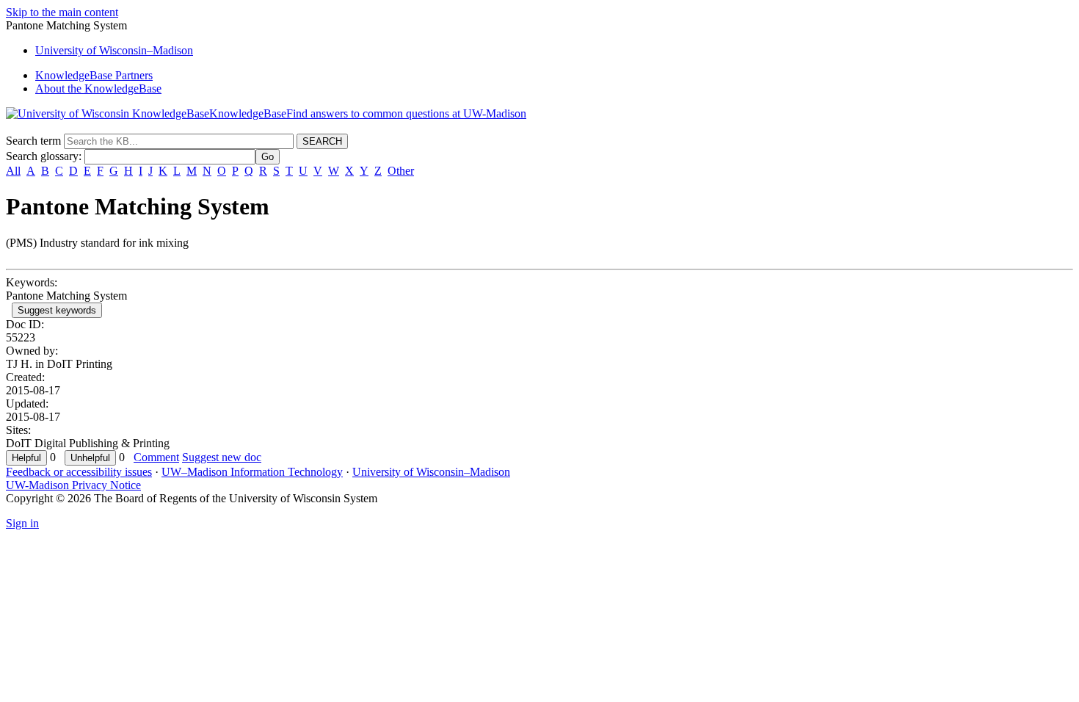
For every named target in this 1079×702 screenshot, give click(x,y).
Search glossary (42, 156)
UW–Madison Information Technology (252, 472)
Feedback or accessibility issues (79, 472)
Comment (156, 457)
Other (401, 170)
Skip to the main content (62, 12)
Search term (33, 140)
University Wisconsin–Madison (114, 50)
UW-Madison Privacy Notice (73, 485)
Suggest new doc (221, 457)
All (13, 170)
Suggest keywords (57, 310)
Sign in (22, 523)
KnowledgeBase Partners (94, 75)
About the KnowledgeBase (98, 88)
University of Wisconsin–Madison (431, 472)
